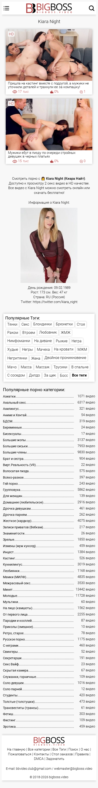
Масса (26, 367)
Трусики (60, 367)
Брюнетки (64, 324)
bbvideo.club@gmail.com (33, 768)
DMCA (39, 759)
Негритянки (17, 358)
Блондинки (42, 324)
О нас (85, 749)
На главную (16, 749)
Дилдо (34, 375)
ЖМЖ (65, 332)
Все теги (79, 375)
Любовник (48, 332)
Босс (64, 375)
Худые (12, 349)
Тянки (12, 324)
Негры (27, 349)
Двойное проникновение (65, 358)
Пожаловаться (19, 754)
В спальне (79, 367)
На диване (43, 341)
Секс (25, 324)
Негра (77, 341)
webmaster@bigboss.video (73, 768)
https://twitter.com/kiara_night (55, 302)
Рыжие (61, 341)
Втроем (28, 332)
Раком (12, 332)
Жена (35, 358)
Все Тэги (59, 749)
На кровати (63, 349)
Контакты (41, 754)
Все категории (39, 749)
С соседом (16, 375)
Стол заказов (62, 754)
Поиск (73, 749)
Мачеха (43, 349)
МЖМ (82, 349)
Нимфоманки (18, 341)
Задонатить (55, 759)
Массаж (42, 367)
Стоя (81, 324)
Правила (82, 754)
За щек (50, 375)
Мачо (12, 367)
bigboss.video (58, 777)
